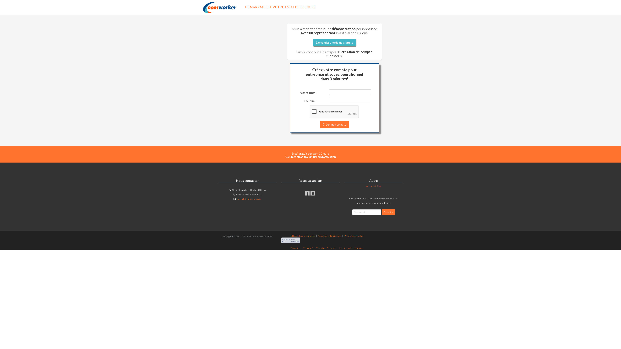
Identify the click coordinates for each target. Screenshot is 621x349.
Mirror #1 (295, 248)
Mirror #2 (308, 248)
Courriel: (310, 101)
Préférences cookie (353, 235)
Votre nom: (308, 93)
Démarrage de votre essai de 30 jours (274, 7)
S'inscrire (388, 212)
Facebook (307, 193)
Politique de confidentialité (302, 235)
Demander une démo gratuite (334, 42)
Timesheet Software (326, 248)
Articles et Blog (373, 186)
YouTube (312, 193)
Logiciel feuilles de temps (351, 248)
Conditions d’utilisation (329, 235)
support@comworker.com (248, 199)
